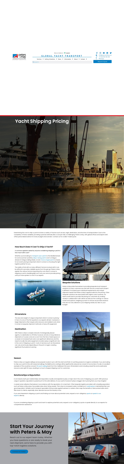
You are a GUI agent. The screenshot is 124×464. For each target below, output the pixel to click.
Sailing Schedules (50, 59)
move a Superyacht (47, 260)
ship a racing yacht (39, 258)
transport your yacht (39, 256)
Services (39, 59)
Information (67, 59)
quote (89, 393)
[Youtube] (104, 53)
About (76, 59)
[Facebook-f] (97, 53)
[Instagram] (100, 53)
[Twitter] (111, 53)
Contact (83, 59)
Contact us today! (19, 452)
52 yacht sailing (42, 366)
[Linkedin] (107, 53)
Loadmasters (90, 386)
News (59, 59)
